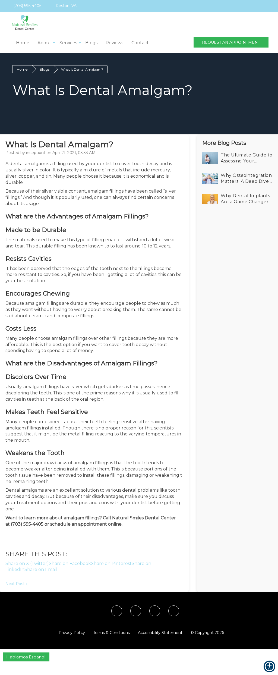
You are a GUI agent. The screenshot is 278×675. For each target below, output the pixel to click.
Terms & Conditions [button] (111, 632)
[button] (22, 22)
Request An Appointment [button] (231, 42)
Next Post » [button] (16, 583)
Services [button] (68, 42)
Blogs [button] (91, 42)
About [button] (44, 42)
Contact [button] (140, 42)
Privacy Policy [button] (72, 632)
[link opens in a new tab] (221, 6)
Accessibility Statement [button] (160, 632)
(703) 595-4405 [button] (26, 5)
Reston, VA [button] (66, 5)
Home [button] (22, 42)
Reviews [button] (114, 42)
